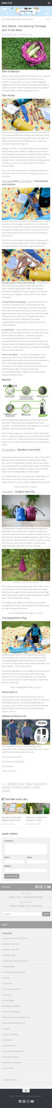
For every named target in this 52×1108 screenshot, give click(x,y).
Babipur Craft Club (11, 949)
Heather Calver (10, 35)
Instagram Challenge (12, 1006)
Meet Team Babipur (12, 1011)
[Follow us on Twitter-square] (40, 886)
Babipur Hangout (9, 711)
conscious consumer (40, 784)
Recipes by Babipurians (13, 1051)
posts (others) (10, 1045)
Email (30, 857)
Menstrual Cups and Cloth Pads (17, 1017)
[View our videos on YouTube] (48, 886)
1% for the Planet (9, 770)
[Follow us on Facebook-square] (36, 886)
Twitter (13, 705)
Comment (9, 841)
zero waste (6, 791)
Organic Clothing (10, 1034)
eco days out (7, 787)
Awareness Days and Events (15, 938)
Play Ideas (8, 1040)
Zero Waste (27, 19)
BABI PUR (7, 3)
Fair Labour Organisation (12, 756)
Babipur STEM (9, 955)
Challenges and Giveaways (15, 972)
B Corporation (7, 766)
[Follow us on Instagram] (44, 886)
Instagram (6, 705)
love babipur (17, 787)
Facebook (25, 705)
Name (7, 857)
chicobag (28, 784)
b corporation (12, 784)
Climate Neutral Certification (13, 761)
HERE (33, 487)
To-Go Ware (25, 82)
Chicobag (12, 82)
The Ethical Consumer (13, 1062)
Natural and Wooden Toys (14, 1023)
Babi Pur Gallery (10, 1080)
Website (7, 866)
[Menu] (49, 3)
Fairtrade (7, 994)
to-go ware (36, 787)
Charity (7, 978)
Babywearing (9, 966)
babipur (21, 784)
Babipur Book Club (11, 944)
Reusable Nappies (11, 1057)
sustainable (26, 787)
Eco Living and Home (11, 19)
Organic (7, 1028)
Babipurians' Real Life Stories (16, 961)
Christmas (8, 983)
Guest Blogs (9, 1000)
